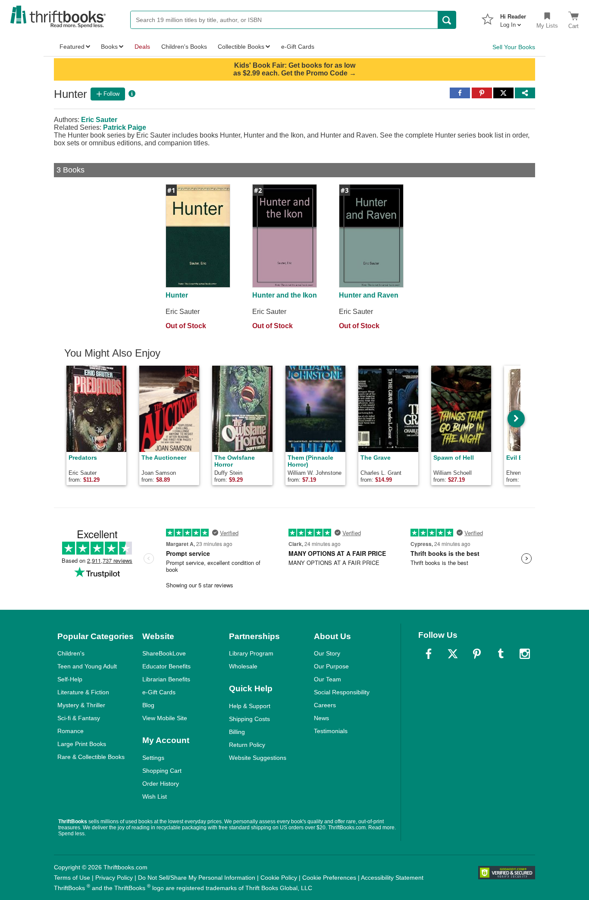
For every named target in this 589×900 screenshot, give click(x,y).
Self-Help (69, 679)
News (321, 718)
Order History (160, 783)
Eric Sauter (99, 119)
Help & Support (249, 705)
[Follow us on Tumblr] (500, 653)
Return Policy (247, 744)
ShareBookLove (164, 653)
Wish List (154, 796)
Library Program (251, 653)
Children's (71, 653)
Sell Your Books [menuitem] (513, 47)
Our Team (327, 679)
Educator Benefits (166, 666)
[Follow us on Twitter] (452, 653)
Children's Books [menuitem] (184, 46)
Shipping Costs (249, 718)
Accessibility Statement (392, 877)
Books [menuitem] (109, 46)
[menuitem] (513, 18)
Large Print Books (81, 743)
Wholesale (243, 666)
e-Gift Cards (158, 692)
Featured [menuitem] (72, 46)
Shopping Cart (162, 770)
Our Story (327, 653)
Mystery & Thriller (81, 705)
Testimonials (331, 731)
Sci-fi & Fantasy (78, 718)
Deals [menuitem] (142, 46)
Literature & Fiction (83, 692)
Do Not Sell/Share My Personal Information (196, 877)
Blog (148, 705)
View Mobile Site (164, 718)
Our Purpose (331, 666)
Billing (237, 731)
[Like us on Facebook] (428, 653)
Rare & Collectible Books (91, 756)
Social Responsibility (342, 692)
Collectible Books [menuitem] (241, 46)
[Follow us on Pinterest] (477, 653)
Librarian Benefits (166, 679)
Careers (325, 705)
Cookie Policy (278, 877)
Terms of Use (72, 877)
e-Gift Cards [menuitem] (297, 46)
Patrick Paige (124, 127)
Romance (70, 731)
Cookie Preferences (329, 877)
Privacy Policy (114, 877)
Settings (153, 757)
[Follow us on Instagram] (524, 653)
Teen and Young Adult (87, 666)
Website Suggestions (257, 757)
